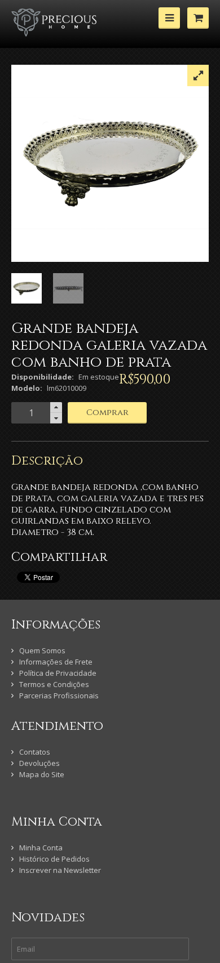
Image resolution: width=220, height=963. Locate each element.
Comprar (107, 412)
